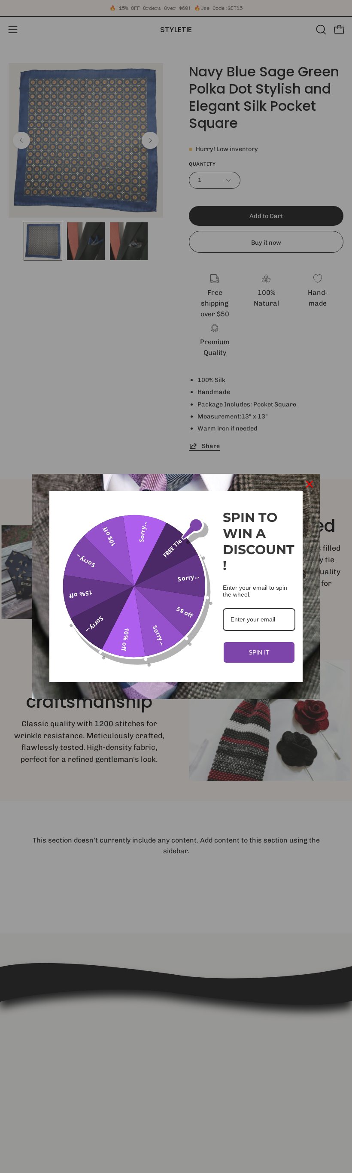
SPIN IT (259, 652)
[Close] (309, 484)
